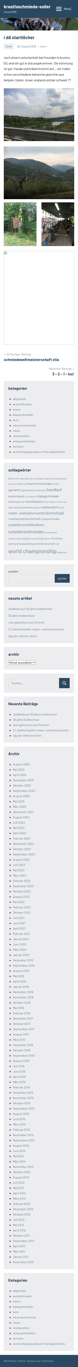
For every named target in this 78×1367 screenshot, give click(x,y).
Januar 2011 (20, 1256)
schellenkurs (33, 524)
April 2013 (19, 1193)
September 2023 (24, 854)
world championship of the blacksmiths (39, 452)
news (8, 46)
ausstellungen (22, 404)
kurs (16, 420)
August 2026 (21, 764)
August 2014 (21, 1145)
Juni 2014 (19, 1151)
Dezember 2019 (23, 960)
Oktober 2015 (21, 1103)
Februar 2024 (22, 838)
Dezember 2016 (23, 1045)
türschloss (57, 538)
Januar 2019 (21, 986)
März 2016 (19, 1082)
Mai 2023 (18, 870)
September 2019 (23, 965)
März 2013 (19, 1198)
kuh (23, 502)
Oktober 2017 (21, 1023)
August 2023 (21, 859)
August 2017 (21, 1034)
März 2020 (19, 949)
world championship (32, 551)
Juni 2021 (19, 923)
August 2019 (21, 970)
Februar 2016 (21, 1087)
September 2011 (23, 1241)
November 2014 (23, 1135)
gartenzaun (28, 490)
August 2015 (21, 1113)
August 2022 (21, 896)
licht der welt (61, 502)
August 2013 (21, 1177)
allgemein (19, 399)
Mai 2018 (18, 1008)
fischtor (56, 484)
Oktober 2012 (21, 1214)
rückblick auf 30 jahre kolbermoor (30, 608)
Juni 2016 (19, 1071)
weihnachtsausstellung (21, 543)
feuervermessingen (39, 483)
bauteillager (39, 478)
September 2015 (23, 1108)
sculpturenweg (15, 538)
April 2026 (19, 775)
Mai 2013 (18, 1188)
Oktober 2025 (22, 785)
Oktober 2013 (21, 1172)
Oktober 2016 (21, 1050)
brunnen (12, 484)
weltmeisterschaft (44, 543)
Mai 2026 (18, 769)
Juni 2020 (19, 944)
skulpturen (27, 538)
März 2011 (19, 1251)
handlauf (54, 489)
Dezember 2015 (23, 1092)
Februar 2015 (21, 1129)
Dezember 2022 (23, 886)
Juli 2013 (18, 1182)
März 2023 (19, 875)
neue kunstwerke (24, 425)
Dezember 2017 (23, 1018)
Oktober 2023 (22, 849)
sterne (47, 538)
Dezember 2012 (23, 1209)
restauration (21, 436)
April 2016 (19, 1076)
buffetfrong (21, 484)
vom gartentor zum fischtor (26, 622)
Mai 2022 (19, 902)
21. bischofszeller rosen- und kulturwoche (36, 629)
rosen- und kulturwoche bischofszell (36, 513)
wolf (57, 544)
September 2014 (24, 1140)
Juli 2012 (19, 1219)
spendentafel (38, 538)
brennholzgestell (59, 478)
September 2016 (23, 1055)
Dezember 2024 (23, 812)
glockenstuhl (40, 490)
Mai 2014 (18, 1156)
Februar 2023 (21, 880)
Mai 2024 (19, 828)
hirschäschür (31, 496)
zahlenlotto (62, 552)
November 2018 (23, 997)
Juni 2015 (19, 1119)
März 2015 (19, 1124)
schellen (15, 524)
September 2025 (24, 790)
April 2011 (19, 1246)
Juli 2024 (19, 822)
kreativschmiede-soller (27, 6)
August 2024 (21, 817)
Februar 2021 (21, 933)
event (17, 409)
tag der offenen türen (22, 636)
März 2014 (19, 1161)
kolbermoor (14, 501)
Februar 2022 (22, 907)
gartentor (15, 490)
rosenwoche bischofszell (24, 518)
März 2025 (19, 806)
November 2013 (23, 1166)
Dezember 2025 (23, 780)
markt (10, 507)
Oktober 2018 (21, 1002)
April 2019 (19, 981)
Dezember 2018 (23, 992)
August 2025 (21, 796)
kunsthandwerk (35, 501)
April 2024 (20, 833)
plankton (37, 507)
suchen (13, 571)
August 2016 (21, 1061)
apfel (22, 478)
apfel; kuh (29, 478)
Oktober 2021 (21, 912)
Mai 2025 (18, 801)
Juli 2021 (19, 918)
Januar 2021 (21, 939)
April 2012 (19, 1230)
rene (43, 46)
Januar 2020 (21, 955)
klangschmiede (23, 414)
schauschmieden (24, 441)
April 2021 (19, 928)
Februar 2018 (21, 1013)
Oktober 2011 (21, 1235)
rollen (61, 507)
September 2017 (23, 1029)
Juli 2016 (18, 1066)
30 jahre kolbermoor (21, 615)
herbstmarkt (16, 496)
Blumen (47, 478)
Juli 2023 (19, 865)
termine (18, 446)
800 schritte (13, 478)
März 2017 (19, 1039)
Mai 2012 (18, 1225)
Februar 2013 (21, 1203)
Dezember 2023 (23, 843)
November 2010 (23, 1262)
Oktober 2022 (22, 891)
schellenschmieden (26, 531)
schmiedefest (51, 532)
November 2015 (23, 1098)
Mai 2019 (18, 976)
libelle (52, 502)
